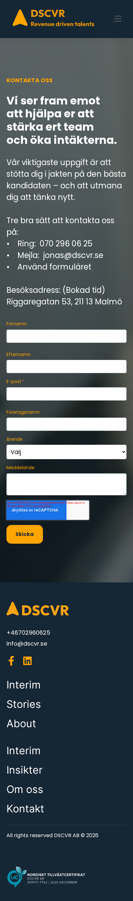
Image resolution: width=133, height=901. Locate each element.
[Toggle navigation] (118, 19)
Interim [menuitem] (23, 684)
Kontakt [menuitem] (25, 808)
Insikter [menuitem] (24, 770)
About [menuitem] (21, 723)
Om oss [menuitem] (24, 789)
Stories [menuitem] (23, 704)
